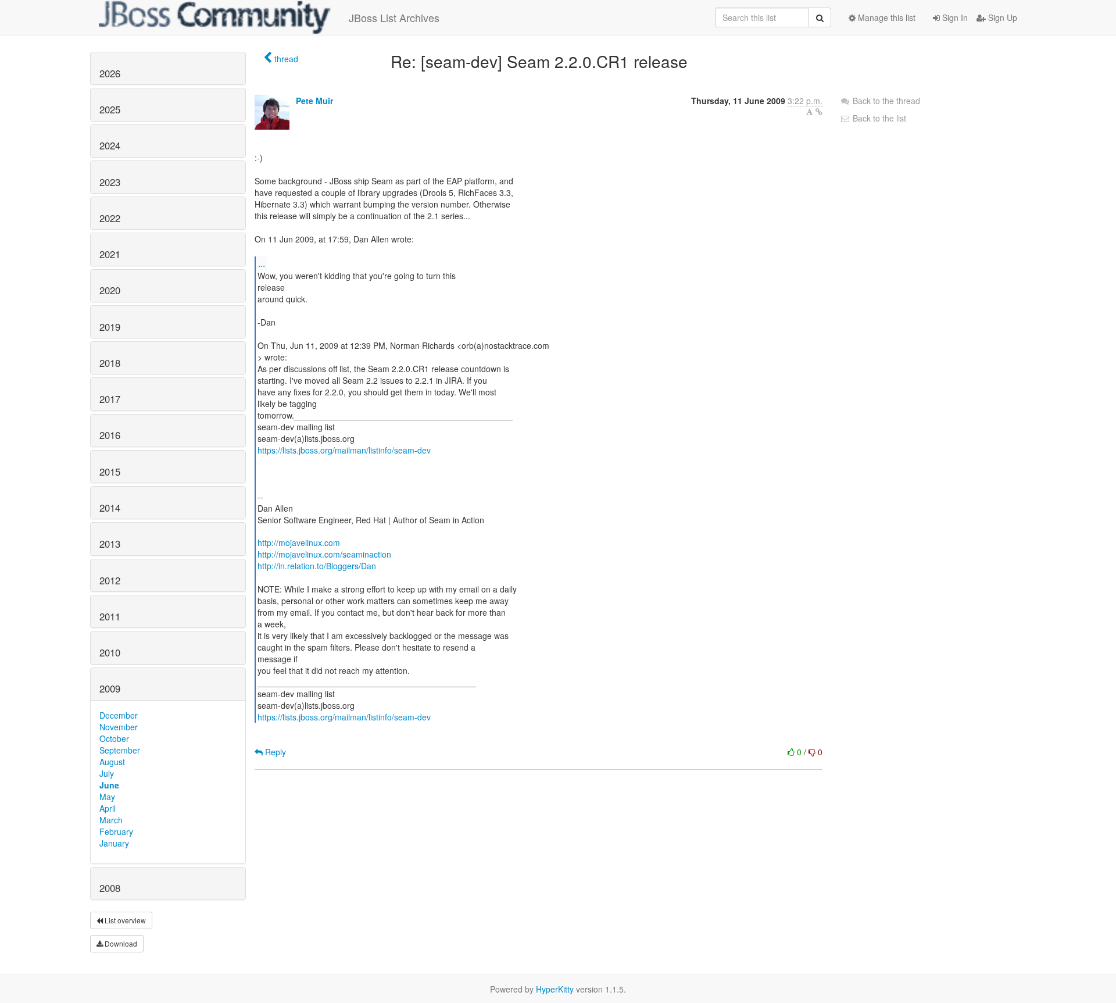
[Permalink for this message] (818, 111)
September (119, 750)
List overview (124, 920)
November (118, 727)
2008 (109, 888)
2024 (109, 145)
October (114, 738)
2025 (109, 109)
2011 (109, 616)
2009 (109, 688)
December (118, 715)
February (116, 831)
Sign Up (1001, 17)
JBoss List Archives (394, 17)
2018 (109, 363)
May (107, 796)
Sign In (954, 17)
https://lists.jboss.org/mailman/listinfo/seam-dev (344, 450)
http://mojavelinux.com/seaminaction (324, 554)
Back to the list (878, 118)
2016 (109, 435)
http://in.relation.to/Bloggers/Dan (316, 566)
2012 (109, 580)
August (112, 762)
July (106, 773)
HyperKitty (555, 989)
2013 (109, 544)
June (109, 785)
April (107, 808)
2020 (109, 290)
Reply (274, 752)
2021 (109, 254)
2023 (109, 182)
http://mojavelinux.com (298, 542)
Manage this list (885, 17)
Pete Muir (314, 100)
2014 (109, 508)
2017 (109, 399)
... (261, 263)
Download (120, 943)
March (111, 820)
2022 (109, 218)
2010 (109, 652)
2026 (109, 73)
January (114, 843)
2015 (109, 472)
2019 (109, 327)
